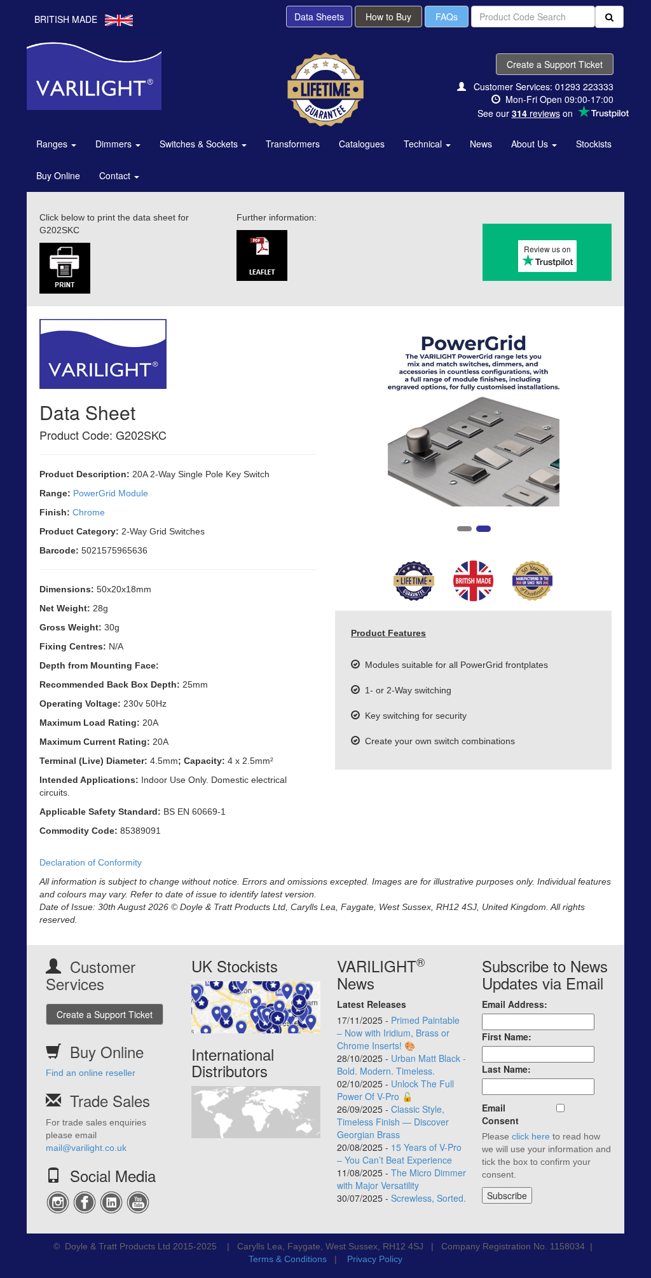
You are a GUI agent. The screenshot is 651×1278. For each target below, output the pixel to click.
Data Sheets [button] (319, 16)
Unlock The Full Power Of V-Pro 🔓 (395, 1090)
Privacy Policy (374, 1259)
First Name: (506, 1036)
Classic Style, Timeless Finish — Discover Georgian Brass (393, 1122)
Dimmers (114, 143)
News (481, 143)
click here (531, 1136)
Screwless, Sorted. (428, 1198)
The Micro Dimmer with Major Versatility (401, 1179)
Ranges (53, 143)
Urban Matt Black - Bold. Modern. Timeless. (401, 1064)
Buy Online (58, 175)
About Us (531, 143)
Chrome (88, 512)
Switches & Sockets (200, 143)
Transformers (293, 143)
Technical (424, 143)
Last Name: (506, 1069)
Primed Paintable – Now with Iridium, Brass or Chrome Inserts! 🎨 (398, 1033)
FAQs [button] (446, 16)
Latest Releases (371, 1004)
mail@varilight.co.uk (86, 1148)
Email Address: (514, 1004)
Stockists (594, 143)
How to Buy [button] (388, 16)
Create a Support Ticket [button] (554, 64)
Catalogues (362, 143)
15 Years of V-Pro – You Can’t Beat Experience (399, 1153)
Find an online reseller (90, 1073)
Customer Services (90, 974)
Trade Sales (110, 1100)
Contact (116, 175)
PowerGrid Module (110, 493)
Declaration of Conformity (90, 862)
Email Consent (500, 1114)
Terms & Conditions (288, 1259)
